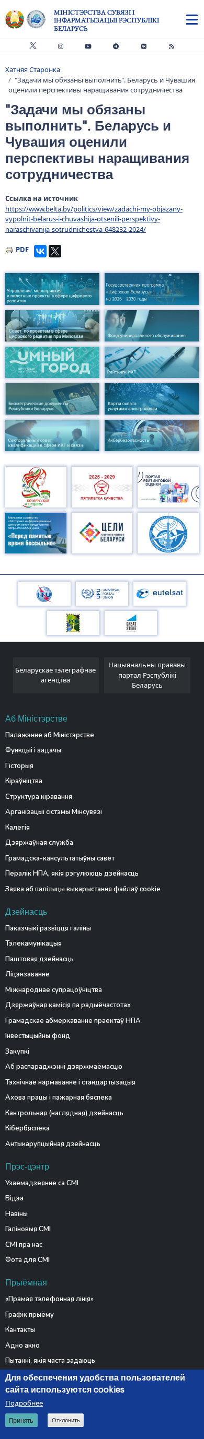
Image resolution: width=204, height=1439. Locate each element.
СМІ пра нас (23, 1244)
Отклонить (66, 1420)
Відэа (14, 1198)
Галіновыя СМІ (28, 1229)
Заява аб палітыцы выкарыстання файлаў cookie (83, 889)
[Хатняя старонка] (29, 19)
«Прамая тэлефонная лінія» (49, 1299)
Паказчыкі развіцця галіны (48, 928)
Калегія (17, 827)
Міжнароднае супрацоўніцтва (53, 990)
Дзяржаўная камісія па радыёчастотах (68, 1005)
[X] (55, 251)
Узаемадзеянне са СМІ (41, 1183)
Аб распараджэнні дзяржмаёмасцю (63, 1066)
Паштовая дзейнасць (39, 959)
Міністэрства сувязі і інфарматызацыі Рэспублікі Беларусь (106, 20)
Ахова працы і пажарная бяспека (58, 1097)
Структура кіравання (38, 796)
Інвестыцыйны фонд (37, 1036)
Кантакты (20, 1330)
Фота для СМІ (27, 1260)
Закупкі (17, 1051)
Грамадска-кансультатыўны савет (60, 858)
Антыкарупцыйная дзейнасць (52, 1144)
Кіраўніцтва (23, 781)
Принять (21, 1420)
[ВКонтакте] (40, 251)
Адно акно (22, 1345)
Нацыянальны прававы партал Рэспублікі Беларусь (147, 675)
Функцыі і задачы (33, 750)
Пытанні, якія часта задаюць (50, 1360)
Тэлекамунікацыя (33, 943)
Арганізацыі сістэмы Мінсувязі (53, 812)
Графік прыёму (29, 1314)
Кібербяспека (27, 1128)
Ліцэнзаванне (27, 974)
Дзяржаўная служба (39, 842)
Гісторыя (19, 766)
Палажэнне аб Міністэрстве (49, 735)
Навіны (16, 1214)
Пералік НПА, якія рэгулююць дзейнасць (72, 873)
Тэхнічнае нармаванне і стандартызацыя (70, 1082)
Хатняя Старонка (32, 69)
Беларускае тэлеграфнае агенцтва (55, 675)
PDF (22, 249)
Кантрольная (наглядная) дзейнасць (64, 1113)
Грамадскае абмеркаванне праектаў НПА (73, 1020)
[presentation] (9, 678)
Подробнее (24, 1403)
